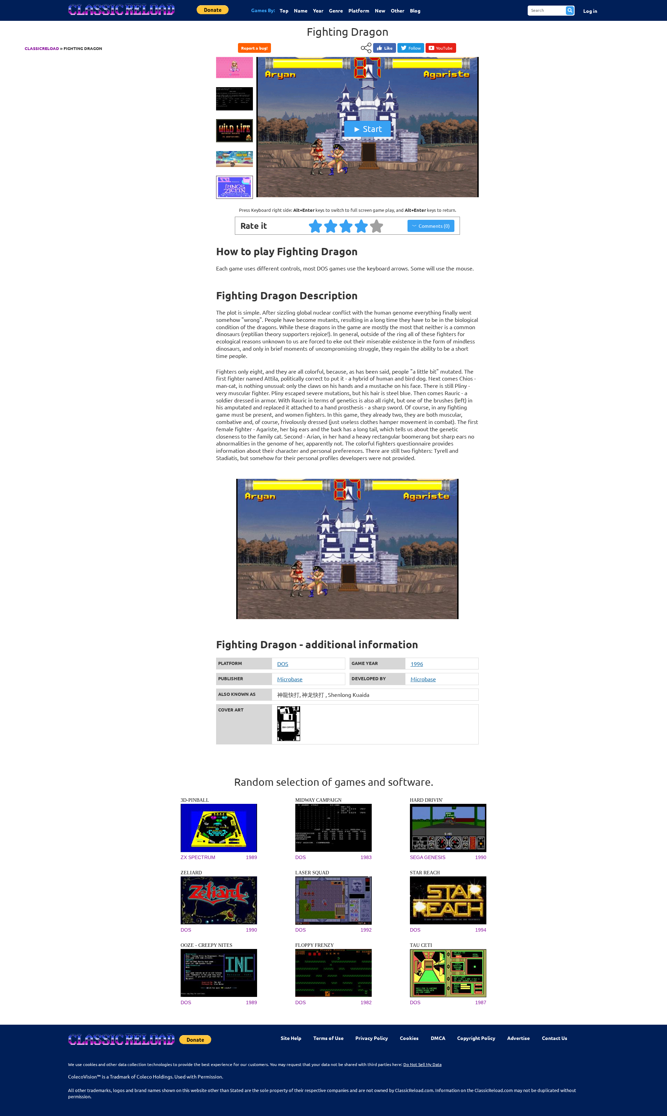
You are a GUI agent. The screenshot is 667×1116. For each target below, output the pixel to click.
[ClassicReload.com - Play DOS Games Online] (121, 16)
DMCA (438, 1038)
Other (397, 10)
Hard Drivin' (426, 800)
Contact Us (554, 1038)
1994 (480, 930)
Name (300, 10)
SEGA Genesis (427, 857)
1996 (417, 663)
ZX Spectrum (198, 857)
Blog (415, 10)
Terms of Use (328, 1038)
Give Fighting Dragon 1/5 (315, 226)
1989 (251, 857)
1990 (480, 857)
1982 (366, 1002)
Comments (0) (434, 226)
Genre (336, 10)
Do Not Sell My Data (422, 1064)
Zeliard (191, 872)
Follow (415, 48)
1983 (366, 857)
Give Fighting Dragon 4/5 (361, 226)
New (380, 10)
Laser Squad (312, 872)
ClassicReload (42, 48)
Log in (590, 11)
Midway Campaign (318, 800)
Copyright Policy (476, 1038)
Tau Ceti (421, 945)
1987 (480, 1002)
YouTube (444, 48)
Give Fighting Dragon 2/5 (331, 226)
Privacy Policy (371, 1038)
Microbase (290, 678)
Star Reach (425, 872)
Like (388, 48)
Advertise (518, 1038)
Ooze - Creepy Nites (206, 945)
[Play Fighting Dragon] (367, 195)
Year (318, 10)
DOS (282, 663)
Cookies (409, 1038)
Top (284, 10)
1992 (366, 930)
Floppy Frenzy (314, 945)
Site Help (291, 1038)
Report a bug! (254, 48)
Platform (358, 10)
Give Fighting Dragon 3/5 (346, 226)
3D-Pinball (195, 800)
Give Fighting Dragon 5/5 (377, 226)
